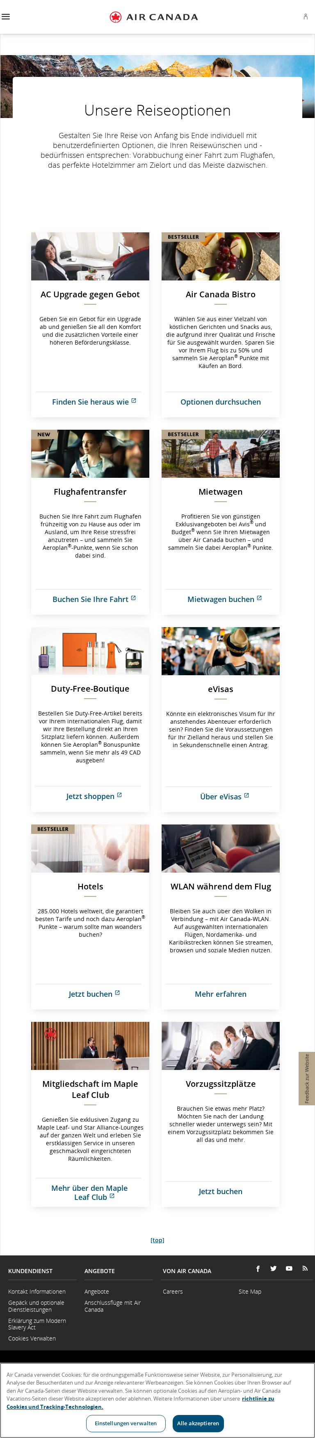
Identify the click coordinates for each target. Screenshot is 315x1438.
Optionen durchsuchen (220, 402)
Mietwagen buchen (233, 601)
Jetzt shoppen (107, 798)
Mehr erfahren (221, 994)
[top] (157, 1240)
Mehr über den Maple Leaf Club (100, 1192)
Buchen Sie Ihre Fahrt (100, 601)
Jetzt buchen (109, 996)
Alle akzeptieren (198, 1423)
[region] (157, 1400)
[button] (5, 17)
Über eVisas (240, 799)
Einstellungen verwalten (126, 1423)
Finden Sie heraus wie (100, 404)
